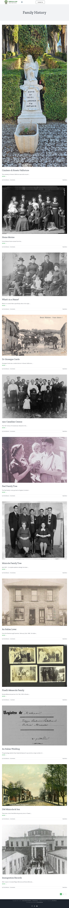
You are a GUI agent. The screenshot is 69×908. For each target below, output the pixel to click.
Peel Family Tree (9, 486)
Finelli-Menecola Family (13, 690)
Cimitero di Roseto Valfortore (15, 170)
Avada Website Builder (26, 900)
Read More (65, 180)
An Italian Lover (9, 629)
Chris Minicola (6, 180)
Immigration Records (12, 877)
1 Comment (12, 699)
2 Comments (12, 638)
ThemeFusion (35, 900)
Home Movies (8, 237)
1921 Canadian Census (12, 421)
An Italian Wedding (11, 749)
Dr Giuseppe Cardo (11, 359)
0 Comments (12, 180)
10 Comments (13, 572)
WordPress (54, 900)
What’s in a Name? (10, 299)
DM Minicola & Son (11, 809)
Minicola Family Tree (11, 563)
